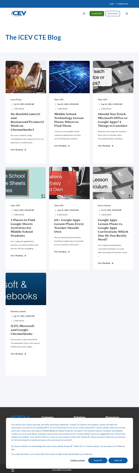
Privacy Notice (49, 431)
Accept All (98, 460)
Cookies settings (77, 460)
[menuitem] (112, 4)
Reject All (118, 460)
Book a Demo (113, 13)
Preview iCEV (97, 13)
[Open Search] (84, 13)
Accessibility (56, 470)
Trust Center (66, 470)
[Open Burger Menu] (126, 13)
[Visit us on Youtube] (12, 470)
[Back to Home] (18, 13)
